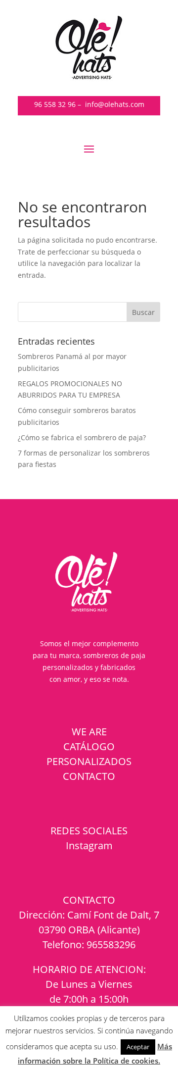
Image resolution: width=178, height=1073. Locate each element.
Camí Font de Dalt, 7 (113, 914)
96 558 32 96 (55, 104)
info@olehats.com (114, 104)
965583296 (111, 944)
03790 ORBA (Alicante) (89, 929)
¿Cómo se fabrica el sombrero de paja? (82, 437)
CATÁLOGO (89, 746)
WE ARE (89, 731)
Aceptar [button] (138, 1046)
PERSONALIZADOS (89, 761)
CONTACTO (89, 776)
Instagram (89, 845)
